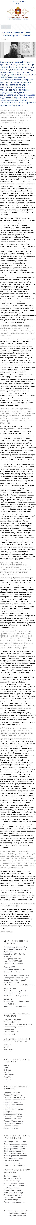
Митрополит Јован (11, 1031)
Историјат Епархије (11, 1022)
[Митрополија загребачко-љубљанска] (18, 13)
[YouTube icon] (18, 4)
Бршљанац (8, 1049)
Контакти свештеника (12, 1020)
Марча (6, 1047)
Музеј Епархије (10, 1034)
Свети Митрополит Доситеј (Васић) (18, 1024)
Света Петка (8, 1052)
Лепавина (7, 1045)
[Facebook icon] (16, 4)
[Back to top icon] (32, 1221)
